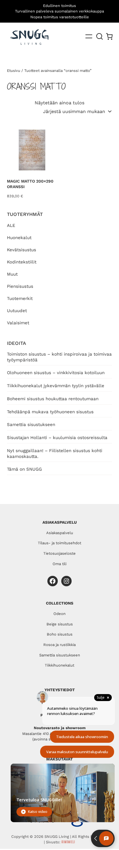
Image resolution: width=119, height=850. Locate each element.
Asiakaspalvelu (59, 533)
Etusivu (13, 70)
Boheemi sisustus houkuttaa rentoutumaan (52, 398)
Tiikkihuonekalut (59, 665)
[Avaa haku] (99, 36)
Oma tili (59, 564)
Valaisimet (18, 322)
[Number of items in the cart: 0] (109, 36)
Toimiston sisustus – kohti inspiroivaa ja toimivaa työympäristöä (59, 357)
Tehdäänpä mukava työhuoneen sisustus (50, 411)
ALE (11, 225)
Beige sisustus (60, 624)
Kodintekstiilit (21, 262)
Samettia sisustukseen (31, 424)
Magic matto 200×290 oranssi (30, 184)
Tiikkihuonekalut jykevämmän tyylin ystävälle (55, 385)
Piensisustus (20, 286)
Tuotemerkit (20, 298)
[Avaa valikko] (89, 36)
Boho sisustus (59, 634)
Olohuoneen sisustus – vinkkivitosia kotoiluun (56, 372)
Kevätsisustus (21, 249)
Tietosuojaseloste (59, 553)
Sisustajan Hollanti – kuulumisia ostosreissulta (57, 437)
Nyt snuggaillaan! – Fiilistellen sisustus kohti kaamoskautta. (54, 453)
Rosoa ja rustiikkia (59, 644)
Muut (12, 274)
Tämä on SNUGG (24, 469)
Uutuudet (17, 310)
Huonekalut (19, 237)
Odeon (59, 613)
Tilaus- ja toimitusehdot (59, 543)
